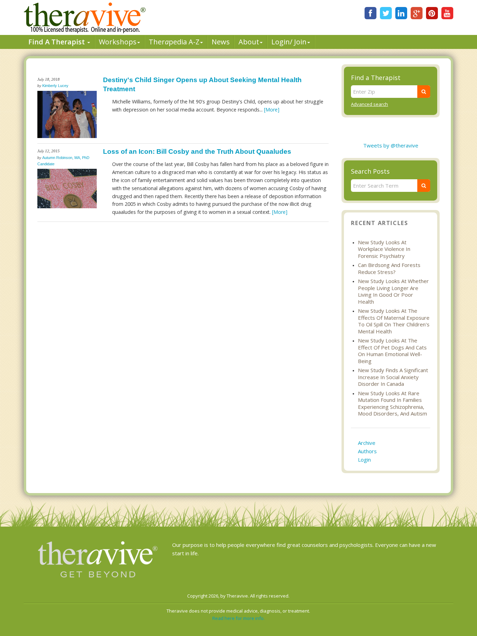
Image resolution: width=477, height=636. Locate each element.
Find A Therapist (57, 41)
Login (364, 459)
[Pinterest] (432, 13)
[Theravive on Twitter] (386, 13)
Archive (366, 442)
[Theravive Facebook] (370, 13)
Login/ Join (289, 41)
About (249, 41)
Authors (367, 451)
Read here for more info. (238, 618)
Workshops (118, 41)
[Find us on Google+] (417, 13)
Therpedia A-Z (174, 41)
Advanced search (369, 104)
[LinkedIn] (401, 13)
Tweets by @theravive (390, 145)
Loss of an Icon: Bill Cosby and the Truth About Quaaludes (197, 151)
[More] (271, 109)
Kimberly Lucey (55, 86)
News (221, 41)
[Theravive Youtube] (447, 13)
